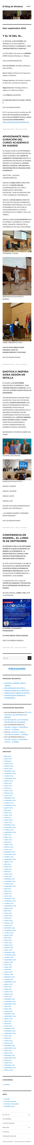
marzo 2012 (8, 1063)
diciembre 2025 (9, 771)
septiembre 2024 (10, 805)
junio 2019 (8, 940)
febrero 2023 (8, 847)
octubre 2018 (8, 957)
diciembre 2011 (9, 1065)
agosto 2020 (8, 908)
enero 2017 (8, 996)
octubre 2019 (8, 933)
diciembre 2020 (9, 898)
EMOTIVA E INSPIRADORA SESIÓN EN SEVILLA (16, 374)
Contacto (6, 1132)
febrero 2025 (8, 793)
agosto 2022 (8, 862)
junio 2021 (8, 891)
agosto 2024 (8, 808)
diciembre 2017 (9, 977)
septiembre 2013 (10, 1048)
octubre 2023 (8, 830)
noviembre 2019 (10, 930)
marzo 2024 (8, 820)
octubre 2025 (9, 776)
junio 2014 (8, 1036)
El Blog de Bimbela (13, 6)
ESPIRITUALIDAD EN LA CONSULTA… (17, 690)
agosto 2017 (8, 984)
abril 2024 (7, 817)
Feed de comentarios (11, 1104)
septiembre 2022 (10, 859)
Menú (28, 6)
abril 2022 (7, 871)
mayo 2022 (8, 869)
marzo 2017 (8, 991)
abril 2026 (7, 761)
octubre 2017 (8, 979)
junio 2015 (8, 1021)
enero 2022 (8, 876)
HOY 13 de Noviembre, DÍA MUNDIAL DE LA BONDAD (17, 714)
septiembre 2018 (10, 960)
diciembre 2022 (9, 852)
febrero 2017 (8, 994)
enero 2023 (8, 849)
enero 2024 (8, 822)
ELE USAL (7, 720)
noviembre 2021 (9, 881)
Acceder (7, 1099)
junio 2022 (8, 866)
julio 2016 (7, 1006)
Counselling (7, 1119)
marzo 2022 (8, 874)
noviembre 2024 (10, 800)
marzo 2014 (8, 1041)
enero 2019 (8, 950)
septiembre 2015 (10, 1016)
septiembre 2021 (10, 886)
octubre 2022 (9, 857)
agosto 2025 (8, 781)
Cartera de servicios (9, 1136)
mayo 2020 (8, 915)
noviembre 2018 (9, 955)
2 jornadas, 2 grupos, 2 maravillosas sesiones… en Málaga (16, 727)
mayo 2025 (8, 786)
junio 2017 (7, 987)
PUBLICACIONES (17, 668)
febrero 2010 (8, 1070)
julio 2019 (7, 938)
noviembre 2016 (10, 1001)
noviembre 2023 (10, 827)
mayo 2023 (8, 839)
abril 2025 (7, 788)
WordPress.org (9, 1106)
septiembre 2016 (10, 1004)
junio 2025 (8, 783)
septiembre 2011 (10, 1067)
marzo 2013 (8, 1053)
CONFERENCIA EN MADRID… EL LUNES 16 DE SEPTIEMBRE (15, 538)
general (7, 1084)
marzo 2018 (8, 972)
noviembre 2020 (10, 901)
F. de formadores (8, 1123)
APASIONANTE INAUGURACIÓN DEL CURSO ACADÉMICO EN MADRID (16, 141)
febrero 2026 (8, 766)
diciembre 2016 (9, 999)
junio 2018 (8, 965)
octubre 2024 (9, 803)
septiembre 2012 (10, 1058)
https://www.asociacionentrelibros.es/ (16, 122)
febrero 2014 (8, 1043)
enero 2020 (8, 925)
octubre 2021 (8, 884)
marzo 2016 (8, 1011)
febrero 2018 (8, 974)
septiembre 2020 (10, 906)
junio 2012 (8, 1060)
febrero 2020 (8, 923)
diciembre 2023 (9, 825)
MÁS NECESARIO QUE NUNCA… (15, 688)
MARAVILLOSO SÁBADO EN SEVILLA (17, 693)
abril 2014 (7, 1038)
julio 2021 (7, 889)
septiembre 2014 (10, 1033)
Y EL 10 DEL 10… (12, 35)
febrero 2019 (8, 947)
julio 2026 (7, 756)
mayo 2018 (8, 967)
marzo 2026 (8, 763)
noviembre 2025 (10, 773)
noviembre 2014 (9, 1031)
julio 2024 (7, 810)
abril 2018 (7, 969)
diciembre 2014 (9, 1028)
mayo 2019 (8, 942)
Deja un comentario (21, 129)
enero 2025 (8, 795)
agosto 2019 (8, 935)
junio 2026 (8, 759)
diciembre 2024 (9, 798)
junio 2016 (8, 1009)
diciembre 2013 (9, 1045)
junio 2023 (8, 837)
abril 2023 (7, 842)
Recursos (6, 1127)
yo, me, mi (6, 1114)
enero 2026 (8, 768)
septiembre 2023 (10, 832)
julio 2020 (7, 911)
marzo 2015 (8, 1026)
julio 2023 (7, 835)
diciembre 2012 (9, 1055)
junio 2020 (8, 913)
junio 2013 (7, 1050)
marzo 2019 (8, 945)
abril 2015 (7, 1023)
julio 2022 (7, 864)
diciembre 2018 (9, 952)
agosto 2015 (8, 1018)
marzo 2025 (8, 790)
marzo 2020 (8, 920)
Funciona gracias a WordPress (22, 1141)
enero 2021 (8, 896)
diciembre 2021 (9, 879)
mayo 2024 (8, 815)
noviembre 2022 (10, 854)
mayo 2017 (8, 989)
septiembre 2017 (10, 982)
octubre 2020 (9, 903)
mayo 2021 (8, 893)
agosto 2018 (8, 962)
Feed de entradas (10, 1101)
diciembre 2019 (9, 928)
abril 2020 (7, 918)
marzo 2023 (8, 844)
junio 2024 (8, 813)
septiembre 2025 (10, 778)
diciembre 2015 (9, 1014)
